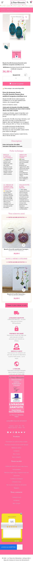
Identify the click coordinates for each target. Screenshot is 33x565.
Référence (6, 67)
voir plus (16, 541)
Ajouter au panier (16, 84)
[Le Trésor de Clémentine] (16, 6)
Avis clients (12, 516)
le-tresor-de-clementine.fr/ (21, 560)
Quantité (16, 75)
